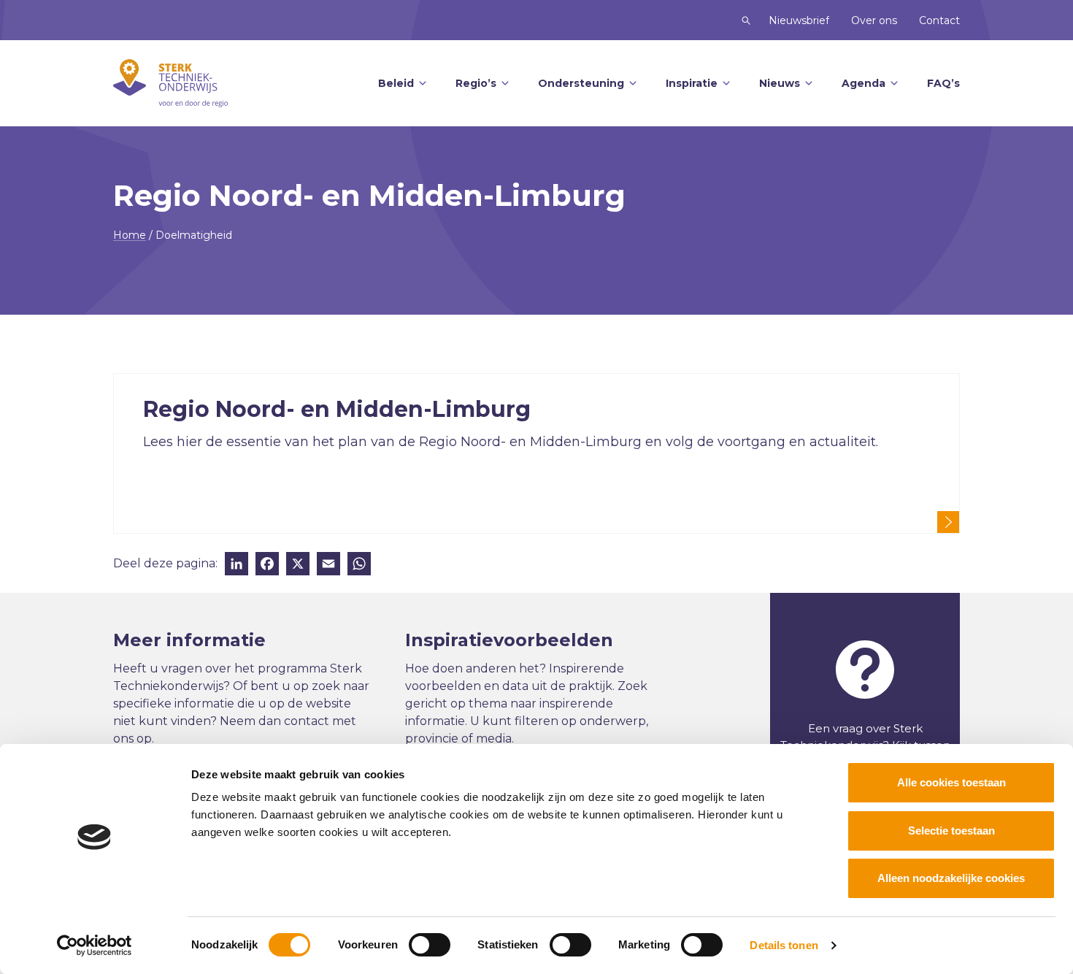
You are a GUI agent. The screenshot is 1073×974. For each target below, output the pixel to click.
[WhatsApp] (359, 565)
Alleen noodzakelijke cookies (951, 878)
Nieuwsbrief (799, 20)
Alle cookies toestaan (951, 782)
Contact (939, 20)
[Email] (328, 565)
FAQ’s (943, 83)
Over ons (874, 20)
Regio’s (475, 83)
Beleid (396, 83)
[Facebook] (267, 565)
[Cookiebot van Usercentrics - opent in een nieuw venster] (94, 945)
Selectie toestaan (951, 830)
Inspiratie (692, 83)
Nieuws (779, 83)
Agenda (863, 83)
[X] (297, 565)
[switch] (429, 944)
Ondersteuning (581, 83)
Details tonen (784, 945)
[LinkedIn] (236, 565)
